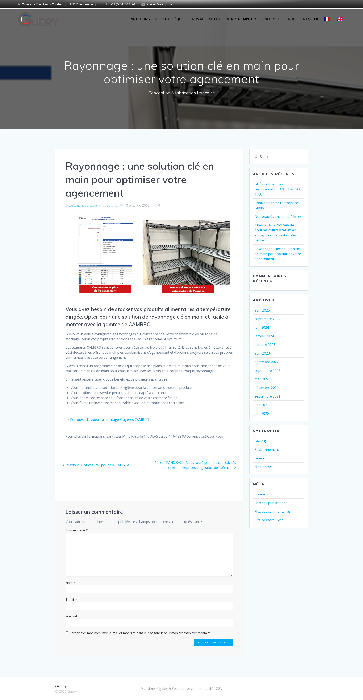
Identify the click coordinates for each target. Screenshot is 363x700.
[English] (341, 19)
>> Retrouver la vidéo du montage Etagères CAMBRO (107, 419)
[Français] (328, 19)
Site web (72, 616)
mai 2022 (262, 379)
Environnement (267, 449)
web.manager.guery (84, 205)
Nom (70, 582)
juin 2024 (262, 327)
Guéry (259, 458)
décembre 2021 (267, 387)
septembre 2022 (267, 370)
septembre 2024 (267, 319)
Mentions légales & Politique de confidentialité (177, 688)
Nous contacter (303, 19)
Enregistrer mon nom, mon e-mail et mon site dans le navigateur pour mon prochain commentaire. (140, 633)
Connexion (263, 494)
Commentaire (77, 530)
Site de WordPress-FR (271, 520)
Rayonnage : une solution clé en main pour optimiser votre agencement (278, 253)
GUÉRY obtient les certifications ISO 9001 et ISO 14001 (277, 189)
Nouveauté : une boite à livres (278, 216)
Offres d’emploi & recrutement (253, 19)
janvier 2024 (264, 336)
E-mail (71, 599)
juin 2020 (262, 413)
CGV (219, 688)
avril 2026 (262, 310)
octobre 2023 (265, 344)
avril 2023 (262, 353)
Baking (112, 205)
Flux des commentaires (273, 511)
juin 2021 (262, 405)
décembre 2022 (267, 362)
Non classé (263, 466)
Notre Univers (143, 19)
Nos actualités (206, 19)
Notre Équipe (174, 19)
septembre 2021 (267, 396)
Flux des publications (271, 503)
